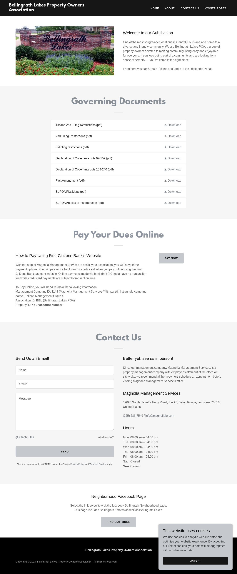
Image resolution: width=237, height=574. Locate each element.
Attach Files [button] (26, 437)
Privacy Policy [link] (77, 464)
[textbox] (65, 370)
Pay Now (171, 258)
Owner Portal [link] (216, 8)
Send (65, 451)
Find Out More (118, 521)
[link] (47, 10)
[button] (172, 125)
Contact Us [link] (190, 8)
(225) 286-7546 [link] (133, 415)
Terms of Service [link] (97, 464)
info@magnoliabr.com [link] (159, 415)
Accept (195, 560)
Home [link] (155, 8)
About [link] (170, 8)
